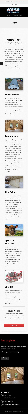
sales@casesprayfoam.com (17, 1)
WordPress (21, 411)
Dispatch (12, 411)
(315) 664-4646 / (8, 1)
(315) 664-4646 (9, 401)
